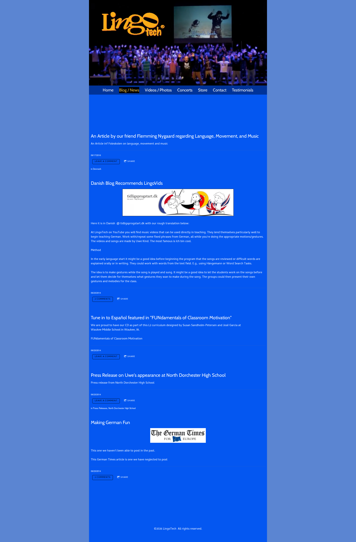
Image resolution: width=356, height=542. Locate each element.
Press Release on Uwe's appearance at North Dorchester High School (158, 375)
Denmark (97, 168)
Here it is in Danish (103, 223)
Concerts (184, 90)
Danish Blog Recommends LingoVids (127, 183)
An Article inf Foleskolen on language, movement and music (129, 144)
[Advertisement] (178, 107)
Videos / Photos (158, 90)
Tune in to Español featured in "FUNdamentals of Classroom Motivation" (161, 317)
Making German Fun (110, 422)
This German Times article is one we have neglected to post (129, 459)
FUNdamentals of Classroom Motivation (116, 338)
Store (202, 90)
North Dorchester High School (122, 408)
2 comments (103, 299)
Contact (219, 90)
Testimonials (242, 90)
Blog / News (129, 90)
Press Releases (100, 408)
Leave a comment (106, 161)
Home (108, 90)
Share (131, 161)
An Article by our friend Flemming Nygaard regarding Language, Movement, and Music (175, 136)
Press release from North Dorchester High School (122, 383)
